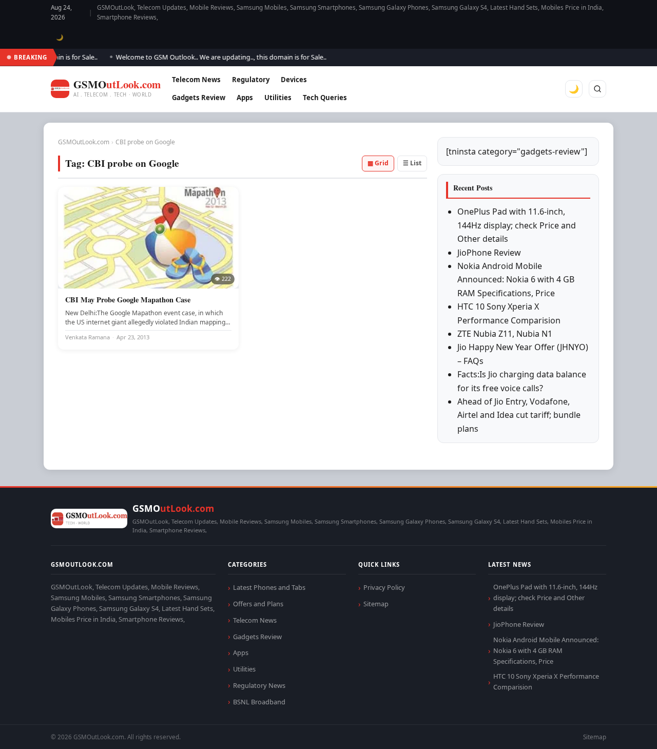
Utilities (278, 97)
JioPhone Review (489, 252)
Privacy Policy (384, 587)
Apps (245, 97)
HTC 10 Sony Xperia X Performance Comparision (546, 681)
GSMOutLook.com (83, 142)
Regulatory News (259, 685)
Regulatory (250, 79)
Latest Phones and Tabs (269, 587)
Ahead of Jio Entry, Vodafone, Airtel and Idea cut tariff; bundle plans (519, 415)
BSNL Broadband (259, 701)
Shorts (622, 729)
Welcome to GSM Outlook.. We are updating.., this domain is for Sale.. (213, 57)
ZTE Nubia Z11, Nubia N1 (504, 333)
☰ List (412, 163)
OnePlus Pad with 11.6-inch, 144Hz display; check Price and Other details (516, 225)
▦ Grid (378, 163)
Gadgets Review (198, 97)
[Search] (597, 89)
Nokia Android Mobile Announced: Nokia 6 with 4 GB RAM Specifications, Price (515, 279)
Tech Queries (325, 97)
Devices (294, 79)
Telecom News (196, 79)
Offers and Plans (258, 603)
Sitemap (376, 603)
